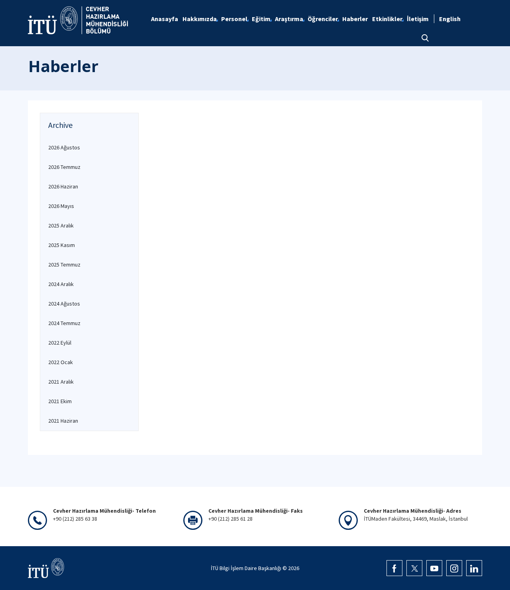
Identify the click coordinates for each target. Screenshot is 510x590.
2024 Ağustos (64, 303)
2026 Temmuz (64, 167)
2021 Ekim (60, 401)
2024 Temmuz (64, 323)
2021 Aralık (61, 381)
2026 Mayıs (61, 206)
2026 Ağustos (64, 147)
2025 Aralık (61, 225)
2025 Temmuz (64, 264)
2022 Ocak (60, 362)
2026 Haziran (63, 186)
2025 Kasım (61, 245)
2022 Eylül (59, 342)
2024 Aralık (61, 284)
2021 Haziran (63, 420)
